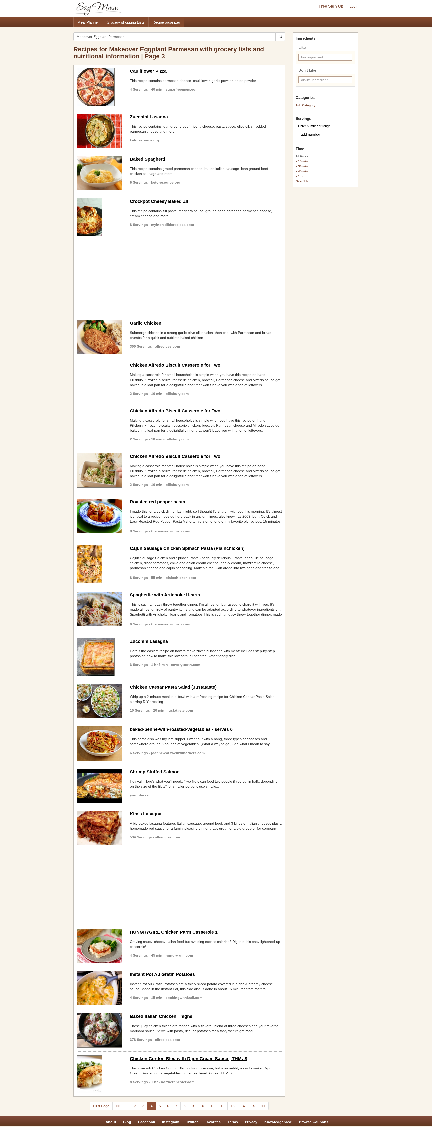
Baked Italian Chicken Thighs (161, 1016)
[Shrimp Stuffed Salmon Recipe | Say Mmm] (99, 786)
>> (264, 1106)
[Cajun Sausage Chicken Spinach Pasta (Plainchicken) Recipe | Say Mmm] (99, 564)
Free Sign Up (331, 6)
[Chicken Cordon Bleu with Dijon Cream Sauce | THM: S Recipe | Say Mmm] (99, 1074)
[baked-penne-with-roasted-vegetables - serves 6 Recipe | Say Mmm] (99, 743)
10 (202, 1106)
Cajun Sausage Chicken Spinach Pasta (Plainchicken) (187, 548)
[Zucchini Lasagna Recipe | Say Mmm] (99, 657)
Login (354, 6)
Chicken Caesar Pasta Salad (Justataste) (173, 687)
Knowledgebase (278, 1122)
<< (118, 1106)
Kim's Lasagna (146, 813)
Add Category (306, 105)
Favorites (213, 1122)
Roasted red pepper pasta (157, 501)
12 (222, 1106)
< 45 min (302, 171)
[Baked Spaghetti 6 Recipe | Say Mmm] (99, 173)
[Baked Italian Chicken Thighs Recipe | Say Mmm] (99, 1030)
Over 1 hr (302, 181)
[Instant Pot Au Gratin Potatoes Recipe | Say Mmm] (99, 988)
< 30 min (302, 166)
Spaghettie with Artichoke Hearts (165, 594)
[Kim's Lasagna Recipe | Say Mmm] (99, 828)
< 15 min (302, 161)
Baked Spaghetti (147, 159)
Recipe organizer (166, 22)
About (111, 1122)
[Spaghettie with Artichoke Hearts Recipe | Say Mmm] (99, 609)
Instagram (170, 1122)
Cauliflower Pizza (148, 71)
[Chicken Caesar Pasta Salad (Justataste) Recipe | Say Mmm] (99, 701)
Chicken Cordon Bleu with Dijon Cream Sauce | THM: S (189, 1058)
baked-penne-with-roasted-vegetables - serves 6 (181, 729)
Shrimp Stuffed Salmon (155, 771)
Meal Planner (88, 22)
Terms (233, 1122)
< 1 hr (300, 176)
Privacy (251, 1122)
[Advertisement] (179, 277)
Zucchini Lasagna (149, 116)
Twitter (192, 1122)
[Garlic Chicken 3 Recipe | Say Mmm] (99, 337)
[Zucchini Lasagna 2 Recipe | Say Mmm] (99, 131)
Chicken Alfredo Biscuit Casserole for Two (175, 365)
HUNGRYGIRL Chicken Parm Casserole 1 (174, 932)
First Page (101, 1106)
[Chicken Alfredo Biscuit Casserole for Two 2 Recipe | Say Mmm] (99, 470)
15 (253, 1106)
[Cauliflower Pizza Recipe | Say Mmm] (99, 87)
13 (233, 1106)
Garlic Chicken (146, 323)
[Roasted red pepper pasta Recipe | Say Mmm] (99, 516)
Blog (127, 1122)
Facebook (146, 1122)
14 (243, 1106)
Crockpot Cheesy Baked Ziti (160, 201)
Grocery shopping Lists (126, 22)
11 (212, 1106)
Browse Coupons (313, 1122)
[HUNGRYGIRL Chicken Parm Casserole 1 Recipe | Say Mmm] (99, 946)
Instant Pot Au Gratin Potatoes (162, 974)
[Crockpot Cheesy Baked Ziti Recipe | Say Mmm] (99, 217)
